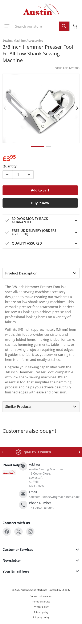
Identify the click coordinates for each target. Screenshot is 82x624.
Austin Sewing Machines (34, 589)
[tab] (41, 273)
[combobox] (39, 26)
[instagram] (30, 531)
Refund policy (41, 612)
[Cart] (75, 26)
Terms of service (41, 601)
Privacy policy (41, 606)
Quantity (10, 166)
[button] (7, 26)
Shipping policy (41, 617)
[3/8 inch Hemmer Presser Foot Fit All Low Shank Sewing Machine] (37, 146)
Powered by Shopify (59, 589)
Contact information (41, 596)
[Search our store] (64, 26)
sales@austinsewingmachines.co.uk (54, 497)
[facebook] (7, 531)
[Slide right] (77, 108)
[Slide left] (5, 108)
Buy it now (40, 203)
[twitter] (18, 531)
